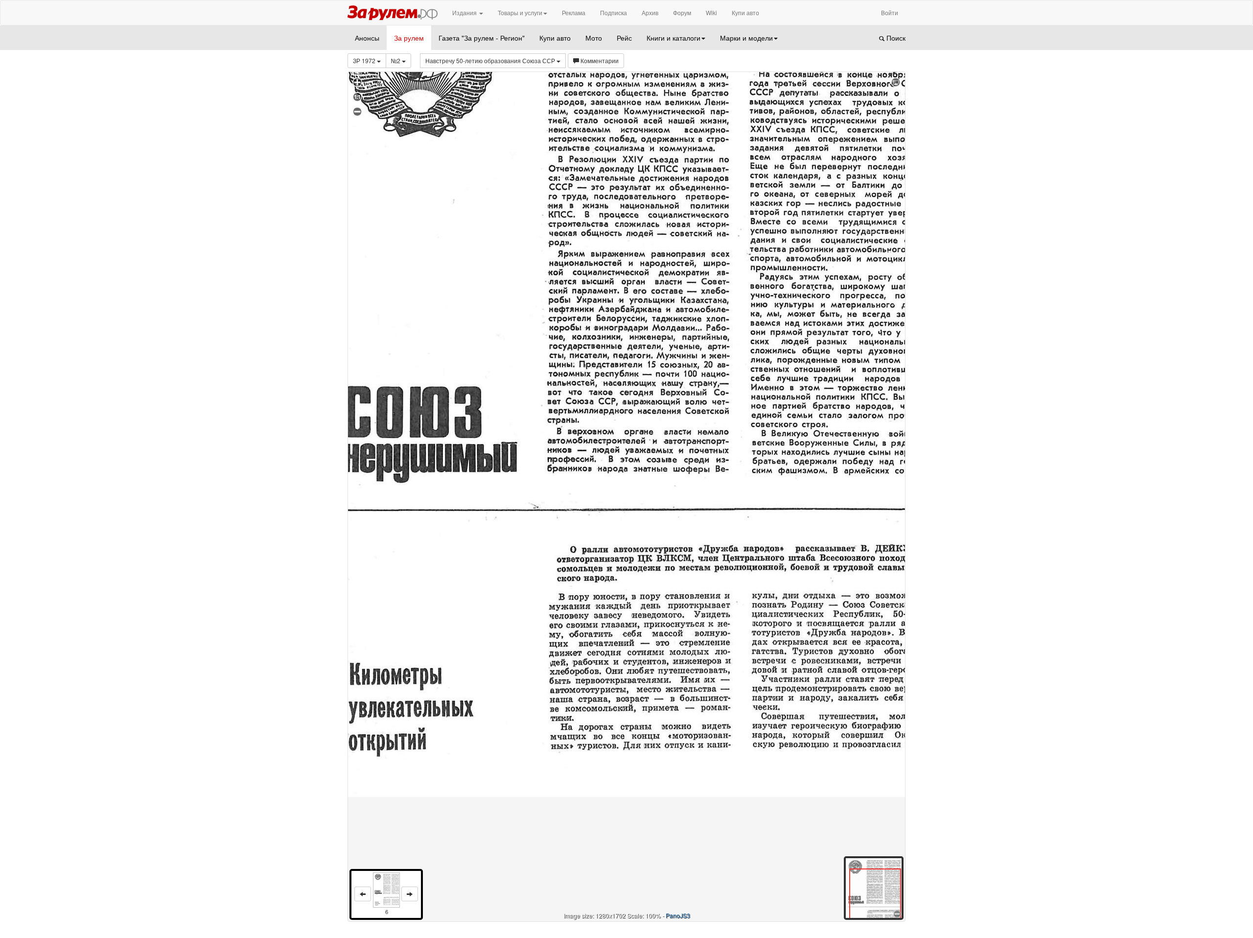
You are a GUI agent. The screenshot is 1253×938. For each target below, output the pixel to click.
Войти (889, 12)
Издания (465, 12)
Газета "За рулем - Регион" (482, 38)
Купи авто (745, 12)
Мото (593, 38)
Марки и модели (746, 38)
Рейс (624, 38)
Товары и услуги (520, 12)
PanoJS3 (678, 915)
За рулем (409, 38)
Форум (682, 12)
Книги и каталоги (673, 38)
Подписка (613, 12)
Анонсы (367, 38)
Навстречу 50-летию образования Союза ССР (491, 60)
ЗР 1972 (365, 60)
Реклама (573, 12)
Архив (650, 12)
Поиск (894, 38)
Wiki (711, 12)
